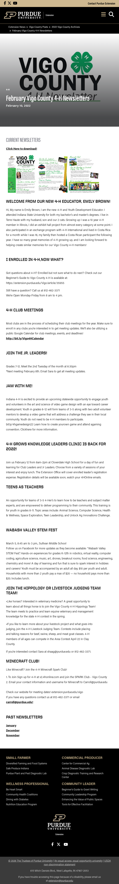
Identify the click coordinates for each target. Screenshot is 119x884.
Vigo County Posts (38, 27)
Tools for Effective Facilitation (77, 804)
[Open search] (111, 15)
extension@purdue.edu (60, 881)
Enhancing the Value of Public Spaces (82, 799)
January (11, 725)
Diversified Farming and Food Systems (26, 763)
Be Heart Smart (14, 790)
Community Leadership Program (79, 794)
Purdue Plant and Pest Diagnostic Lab (26, 773)
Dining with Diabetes (17, 799)
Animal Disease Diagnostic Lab (78, 768)
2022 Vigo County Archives (66, 27)
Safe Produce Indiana (17, 768)
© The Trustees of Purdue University (30, 861)
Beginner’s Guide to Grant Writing (80, 790)
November (13, 735)
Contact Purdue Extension (101, 3)
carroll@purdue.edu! (19, 702)
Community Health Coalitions (22, 794)
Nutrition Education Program (21, 804)
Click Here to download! (21, 149)
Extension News (17, 27)
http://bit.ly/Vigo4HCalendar (25, 338)
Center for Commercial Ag (75, 763)
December (13, 730)
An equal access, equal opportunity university (78, 861)
